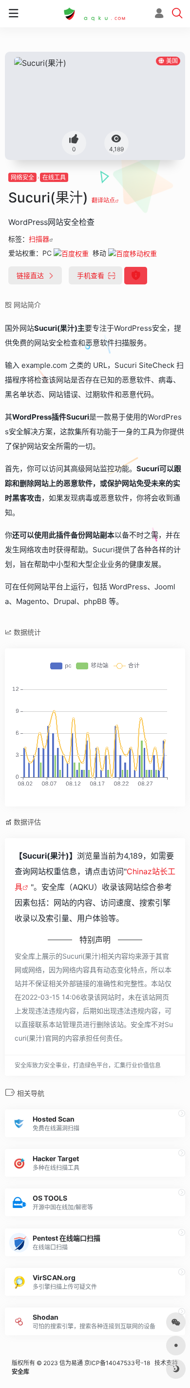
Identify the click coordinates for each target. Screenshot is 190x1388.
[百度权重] (71, 253)
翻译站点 (103, 200)
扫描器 (39, 239)
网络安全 (22, 177)
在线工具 (54, 177)
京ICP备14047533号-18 (117, 1363)
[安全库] (95, 13)
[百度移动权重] (132, 253)
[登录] (159, 14)
